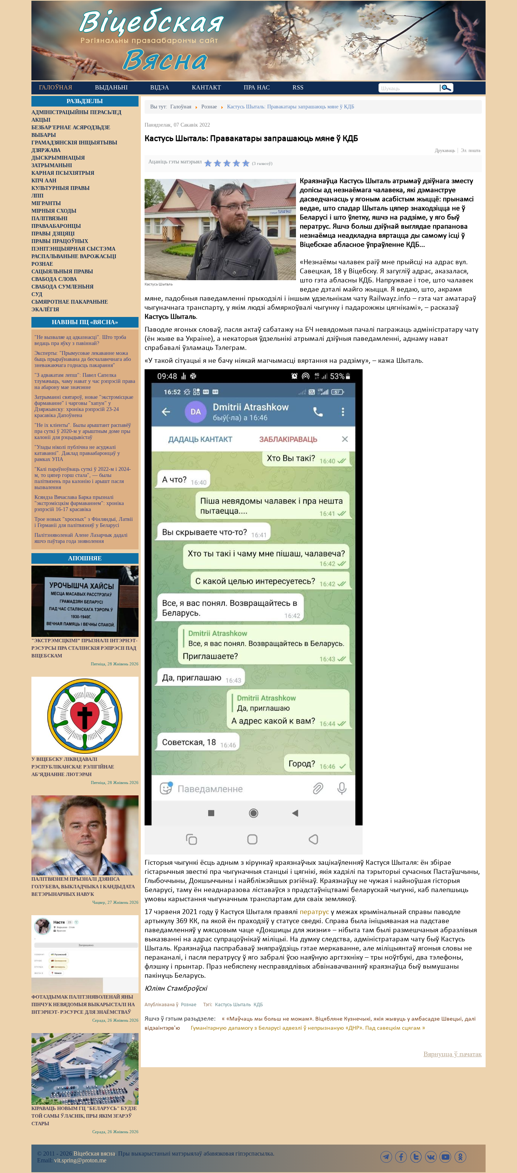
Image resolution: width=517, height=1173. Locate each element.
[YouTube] (445, 1157)
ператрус (314, 912)
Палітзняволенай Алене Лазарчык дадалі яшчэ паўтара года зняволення (81, 538)
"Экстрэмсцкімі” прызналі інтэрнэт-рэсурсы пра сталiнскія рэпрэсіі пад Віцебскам (84, 648)
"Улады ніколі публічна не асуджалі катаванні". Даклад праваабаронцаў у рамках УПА (77, 453)
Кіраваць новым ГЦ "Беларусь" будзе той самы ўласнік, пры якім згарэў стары (84, 1116)
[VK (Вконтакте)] (430, 1157)
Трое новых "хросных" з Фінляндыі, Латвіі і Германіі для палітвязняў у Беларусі (83, 522)
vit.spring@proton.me (80, 1160)
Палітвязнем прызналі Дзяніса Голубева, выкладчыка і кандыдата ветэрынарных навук (83, 886)
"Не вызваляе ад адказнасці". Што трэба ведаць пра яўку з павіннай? (80, 340)
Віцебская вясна (94, 1153)
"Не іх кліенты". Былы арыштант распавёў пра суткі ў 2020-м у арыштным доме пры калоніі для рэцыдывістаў (82, 431)
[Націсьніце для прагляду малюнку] (220, 229)
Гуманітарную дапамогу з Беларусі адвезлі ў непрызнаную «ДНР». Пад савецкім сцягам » (308, 1028)
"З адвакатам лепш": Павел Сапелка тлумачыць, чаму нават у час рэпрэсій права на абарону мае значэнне (84, 381)
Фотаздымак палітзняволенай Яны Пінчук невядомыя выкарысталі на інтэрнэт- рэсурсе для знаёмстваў (83, 1004)
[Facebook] (401, 1157)
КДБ (258, 1005)
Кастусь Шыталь (233, 1005)
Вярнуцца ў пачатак (453, 1054)
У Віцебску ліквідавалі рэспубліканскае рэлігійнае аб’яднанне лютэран (72, 766)
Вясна (164, 58)
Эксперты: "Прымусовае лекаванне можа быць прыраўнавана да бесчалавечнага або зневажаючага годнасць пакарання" (82, 359)
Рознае (188, 1005)
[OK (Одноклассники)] (460, 1157)
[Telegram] (386, 1157)
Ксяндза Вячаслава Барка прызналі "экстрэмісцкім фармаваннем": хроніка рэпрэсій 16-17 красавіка (79, 503)
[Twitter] (416, 1157)
